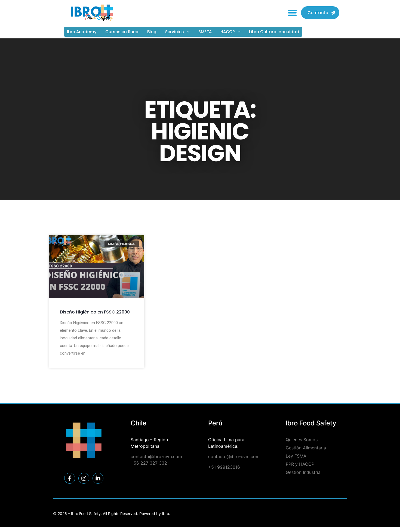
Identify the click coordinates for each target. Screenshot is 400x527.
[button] (292, 13)
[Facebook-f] (69, 478)
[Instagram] (83, 478)
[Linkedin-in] (98, 478)
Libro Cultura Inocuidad (274, 32)
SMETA (205, 32)
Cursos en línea (122, 32)
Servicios (174, 32)
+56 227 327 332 (149, 463)
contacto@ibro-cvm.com (156, 456)
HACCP (227, 32)
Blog (151, 32)
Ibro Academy (82, 32)
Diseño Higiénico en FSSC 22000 (95, 312)
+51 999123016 (224, 467)
